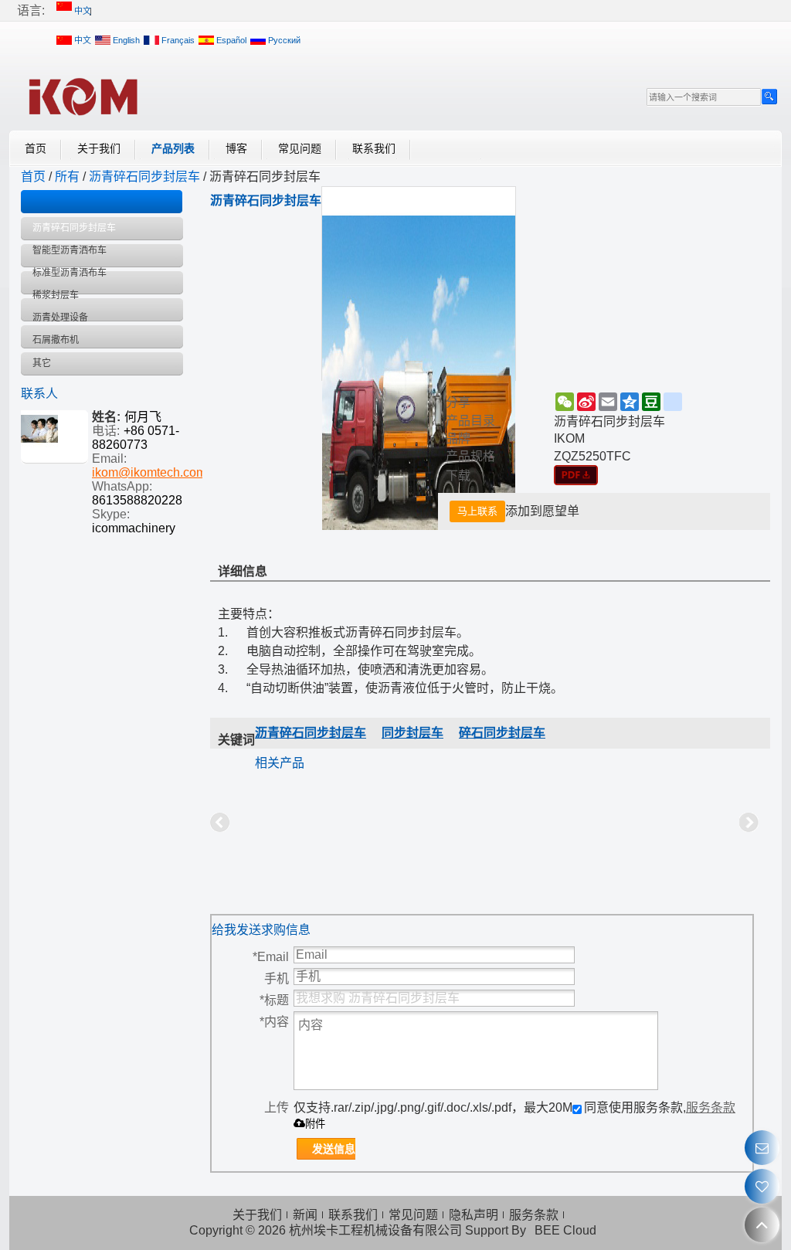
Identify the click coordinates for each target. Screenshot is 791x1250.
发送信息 (333, 1149)
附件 (315, 1123)
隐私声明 (473, 1214)
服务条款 (710, 1107)
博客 (236, 148)
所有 (67, 176)
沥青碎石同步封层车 (144, 176)
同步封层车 (412, 732)
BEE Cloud (565, 1230)
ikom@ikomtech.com (149, 472)
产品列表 (173, 148)
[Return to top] (762, 1225)
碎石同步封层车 (502, 732)
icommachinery (133, 528)
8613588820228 (137, 500)
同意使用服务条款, (659, 1107)
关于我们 (99, 148)
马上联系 (477, 511)
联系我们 (374, 148)
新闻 (305, 1214)
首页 (35, 148)
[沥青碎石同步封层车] (576, 475)
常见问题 (299, 148)
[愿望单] (762, 1186)
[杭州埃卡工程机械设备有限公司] (83, 96)
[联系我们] (762, 1147)
